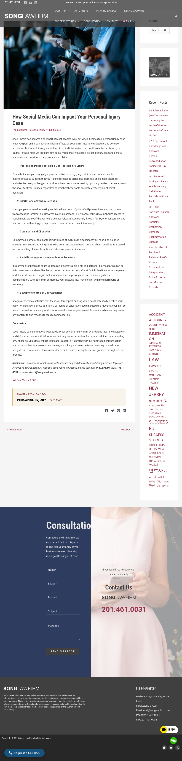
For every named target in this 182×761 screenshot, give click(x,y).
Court (153, 324)
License (154, 379)
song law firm (157, 416)
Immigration (158, 336)
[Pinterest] (118, 410)
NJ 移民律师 (154, 405)
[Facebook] (25, 2)
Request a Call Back (27, 753)
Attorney (158, 320)
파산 (152, 485)
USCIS (153, 449)
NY (162, 405)
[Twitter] (112, 410)
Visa (161, 449)
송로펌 (161, 477)
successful (158, 425)
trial (162, 445)
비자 (166, 471)
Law (154, 360)
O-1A (151, 409)
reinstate (155, 412)
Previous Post (13, 429)
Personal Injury (37, 129)
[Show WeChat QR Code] (173, 740)
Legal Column (20, 129)
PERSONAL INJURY (31, 400)
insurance (155, 350)
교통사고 (161, 461)
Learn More (55, 400)
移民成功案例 (155, 457)
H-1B (152, 328)
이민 (159, 481)
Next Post (127, 429)
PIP (161, 409)
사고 (152, 477)
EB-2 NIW (163, 325)
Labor (153, 353)
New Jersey (156, 391)
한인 (158, 486)
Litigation (154, 383)
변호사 (156, 470)
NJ (166, 400)
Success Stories (156, 437)
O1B (156, 409)
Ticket (153, 445)
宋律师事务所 (156, 453)
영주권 (152, 481)
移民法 (152, 460)
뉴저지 (153, 465)
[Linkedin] (124, 410)
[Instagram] (36, 2)
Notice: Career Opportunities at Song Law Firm (91, 2)
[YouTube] (30, 2)
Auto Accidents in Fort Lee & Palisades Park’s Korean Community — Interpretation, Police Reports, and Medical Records (158, 267)
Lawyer (155, 366)
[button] (67, 10)
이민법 (166, 481)
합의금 (165, 485)
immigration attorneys (155, 344)
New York (155, 401)
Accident (157, 315)
